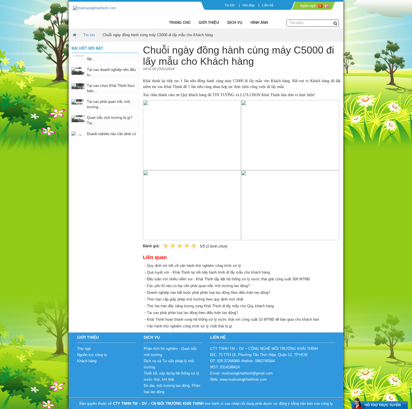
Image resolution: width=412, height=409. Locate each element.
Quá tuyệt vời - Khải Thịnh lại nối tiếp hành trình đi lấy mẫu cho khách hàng (208, 272)
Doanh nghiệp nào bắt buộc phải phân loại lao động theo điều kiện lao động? (208, 292)
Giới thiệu (209, 22)
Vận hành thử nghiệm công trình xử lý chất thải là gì (189, 326)
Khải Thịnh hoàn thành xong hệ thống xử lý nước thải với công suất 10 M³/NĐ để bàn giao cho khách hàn (233, 319)
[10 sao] (162, 245)
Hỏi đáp (248, 5)
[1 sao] (165, 245)
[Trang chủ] (114, 8)
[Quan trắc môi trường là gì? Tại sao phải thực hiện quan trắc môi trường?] (78, 110)
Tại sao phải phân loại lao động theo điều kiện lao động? (192, 313)
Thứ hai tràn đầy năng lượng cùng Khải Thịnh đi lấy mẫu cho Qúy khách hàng (210, 306)
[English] (326, 6)
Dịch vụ (234, 22)
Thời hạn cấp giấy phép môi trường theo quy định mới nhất (195, 299)
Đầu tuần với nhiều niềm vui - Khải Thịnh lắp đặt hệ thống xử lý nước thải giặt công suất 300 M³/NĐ (228, 279)
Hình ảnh (259, 22)
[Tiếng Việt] (320, 6)
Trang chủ (179, 22)
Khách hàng (86, 361)
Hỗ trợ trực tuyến (383, 405)
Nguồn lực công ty (92, 355)
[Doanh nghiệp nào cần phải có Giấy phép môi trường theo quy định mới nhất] (78, 127)
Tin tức (229, 5)
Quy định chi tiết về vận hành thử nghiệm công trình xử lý (194, 266)
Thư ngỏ (84, 348)
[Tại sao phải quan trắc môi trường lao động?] (78, 93)
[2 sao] (169, 245)
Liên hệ (268, 5)
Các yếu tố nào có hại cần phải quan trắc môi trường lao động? (198, 286)
